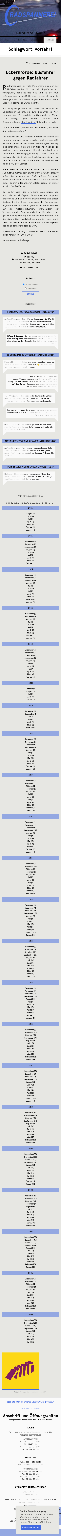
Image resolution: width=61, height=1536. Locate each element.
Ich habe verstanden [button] (30, 1527)
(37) (30, 1132)
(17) (30, 847)
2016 (31, 858)
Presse (30, 256)
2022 (30, 644)
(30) (30, 1057)
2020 (30, 705)
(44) (30, 1124)
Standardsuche (32, 284)
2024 (30, 569)
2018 (31, 775)
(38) (30, 1126)
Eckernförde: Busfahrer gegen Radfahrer (30, 75)
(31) (30, 1074)
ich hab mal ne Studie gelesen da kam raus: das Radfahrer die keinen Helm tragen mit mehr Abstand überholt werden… (29, 427)
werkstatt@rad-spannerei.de (30, 1464)
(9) (30, 669)
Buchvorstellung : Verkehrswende (38, 441)
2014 (31, 941)
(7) (30, 833)
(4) (30, 516)
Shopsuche (32, 288)
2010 (31, 1107)
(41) (30, 1054)
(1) (30, 514)
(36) (30, 1342)
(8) (30, 755)
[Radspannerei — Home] (30, 17)
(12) (30, 921)
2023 (30, 608)
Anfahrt (33, 40)
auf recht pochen (24, 259)
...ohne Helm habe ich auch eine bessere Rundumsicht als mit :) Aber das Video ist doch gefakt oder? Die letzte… (31, 413)
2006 (30, 1273)
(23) (30, 952)
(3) (30, 527)
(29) (30, 1049)
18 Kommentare (30, 267)
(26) (30, 1220)
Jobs (7, 40)
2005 (30, 1314)
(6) (30, 666)
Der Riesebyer (28, 122)
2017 (30, 816)
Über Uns (22, 40)
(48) (30, 1168)
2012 (31, 1024)
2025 (30, 536)
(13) (31, 866)
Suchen (30, 293)
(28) (30, 1157)
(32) (30, 1171)
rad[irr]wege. (23, 240)
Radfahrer (25, 262)
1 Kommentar (11, 441)
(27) (30, 1121)
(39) (30, 1059)
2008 (30, 1190)
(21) (30, 1046)
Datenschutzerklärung (34, 1402)
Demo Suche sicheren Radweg (39, 312)
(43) (30, 1129)
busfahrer (40, 259)
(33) (30, 1082)
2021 (31, 683)
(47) (30, 1137)
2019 (31, 733)
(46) (30, 1096)
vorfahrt (36, 262)
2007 (30, 1231)
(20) (30, 960)
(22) (30, 955)
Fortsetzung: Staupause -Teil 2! (38, 467)
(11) (30, 908)
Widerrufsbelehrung (30, 1408)
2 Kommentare (14, 312)
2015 (31, 899)
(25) (30, 1051)
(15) (30, 927)
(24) (30, 930)
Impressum (49, 1402)
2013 (31, 982)
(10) (30, 830)
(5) (30, 627)
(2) (30, 522)
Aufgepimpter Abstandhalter (39, 355)
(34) (30, 1165)
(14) (30, 758)
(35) (30, 1140)
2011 (30, 1065)
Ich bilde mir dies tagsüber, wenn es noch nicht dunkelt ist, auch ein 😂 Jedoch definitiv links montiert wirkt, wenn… (29, 364)
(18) (30, 1007)
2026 (30, 508)
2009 (30, 1148)
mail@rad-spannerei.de (30, 1435)
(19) (30, 911)
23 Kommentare (14, 355)
